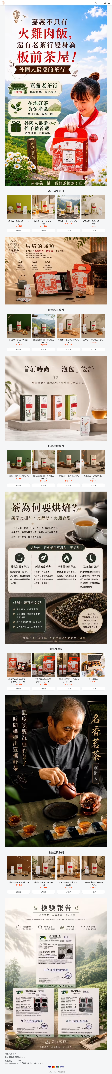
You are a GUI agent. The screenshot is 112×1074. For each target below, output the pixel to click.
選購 (19, 216)
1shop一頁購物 (57, 1072)
